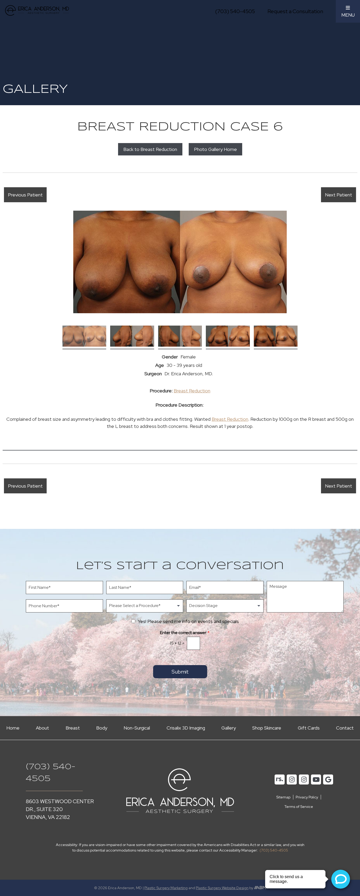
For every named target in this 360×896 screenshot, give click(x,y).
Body (101, 728)
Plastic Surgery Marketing (166, 887)
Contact (345, 728)
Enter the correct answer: (185, 632)
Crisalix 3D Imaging (186, 728)
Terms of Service (298, 806)
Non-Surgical (137, 728)
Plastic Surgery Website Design (222, 887)
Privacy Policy (307, 797)
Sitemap (283, 797)
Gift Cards (309, 728)
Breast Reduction (192, 391)
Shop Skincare (266, 728)
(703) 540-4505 (235, 11)
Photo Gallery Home (215, 149)
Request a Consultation (295, 11)
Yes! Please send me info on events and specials (188, 621)
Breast (73, 728)
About (42, 728)
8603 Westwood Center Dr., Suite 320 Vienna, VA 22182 (60, 809)
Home (13, 728)
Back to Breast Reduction (150, 149)
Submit (180, 671)
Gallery (228, 728)
